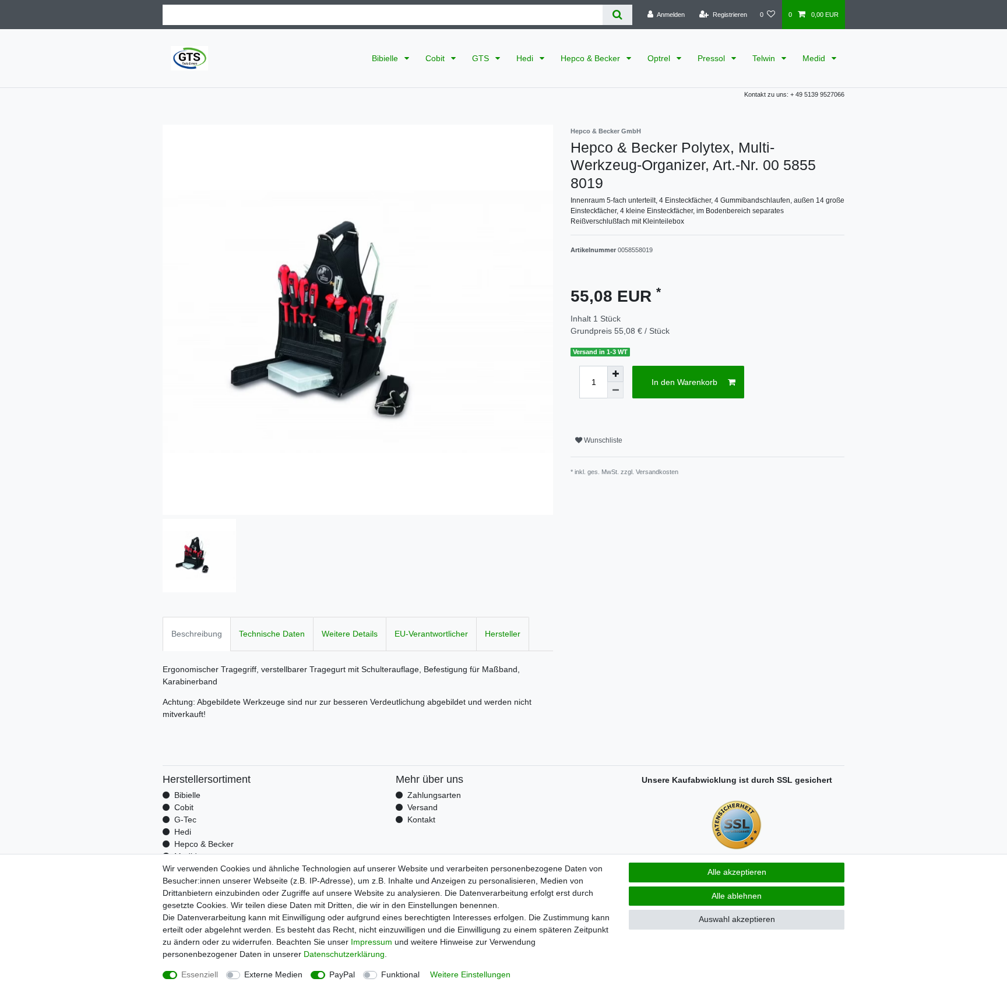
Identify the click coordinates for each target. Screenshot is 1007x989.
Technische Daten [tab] (272, 633)
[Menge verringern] (615, 390)
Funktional (400, 974)
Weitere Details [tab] (350, 633)
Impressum (371, 941)
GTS (481, 58)
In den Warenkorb (684, 382)
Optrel (659, 58)
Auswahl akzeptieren (737, 919)
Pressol (712, 58)
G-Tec (185, 819)
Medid (815, 58)
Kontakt (421, 819)
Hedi (526, 58)
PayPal (342, 974)
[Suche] (617, 15)
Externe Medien (273, 974)
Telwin (764, 58)
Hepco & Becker (591, 58)
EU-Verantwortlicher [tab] (431, 633)
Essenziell (199, 974)
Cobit (436, 58)
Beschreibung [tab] (196, 633)
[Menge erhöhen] (615, 374)
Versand (422, 807)
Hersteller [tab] (502, 633)
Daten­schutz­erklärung (344, 954)
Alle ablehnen (737, 895)
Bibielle (386, 58)
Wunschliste (602, 440)
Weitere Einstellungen (470, 974)
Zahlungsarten (434, 795)
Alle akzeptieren (736, 872)
